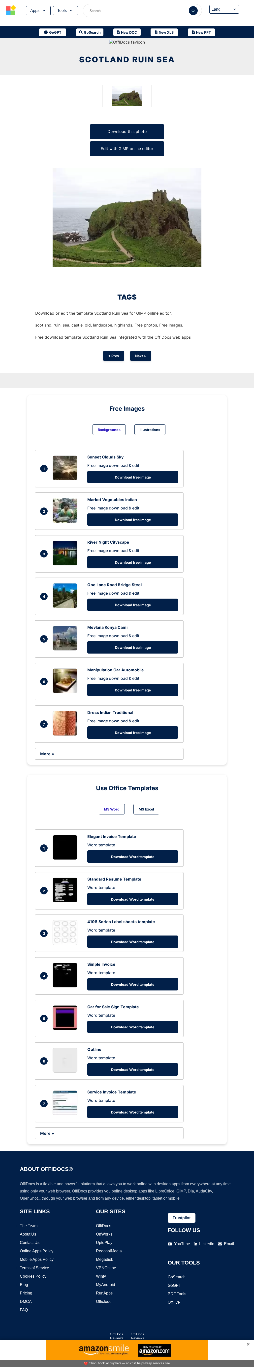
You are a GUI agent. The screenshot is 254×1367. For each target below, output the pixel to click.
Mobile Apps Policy (37, 1259)
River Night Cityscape (108, 542)
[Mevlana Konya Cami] (66, 649)
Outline (94, 1049)
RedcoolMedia (109, 1251)
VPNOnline (106, 1268)
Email (229, 1244)
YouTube (182, 1244)
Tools (62, 10)
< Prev (113, 356)
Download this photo (127, 131)
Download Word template (132, 857)
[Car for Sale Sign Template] (66, 1028)
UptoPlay (104, 1242)
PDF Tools (177, 1294)
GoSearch (177, 1277)
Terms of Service (34, 1268)
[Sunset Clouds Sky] (66, 478)
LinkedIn (206, 1244)
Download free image (133, 477)
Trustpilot (181, 1218)
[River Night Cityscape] (66, 563)
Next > (140, 356)
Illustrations (150, 430)
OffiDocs (103, 1226)
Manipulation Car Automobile (115, 669)
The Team (28, 1226)
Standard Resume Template (114, 879)
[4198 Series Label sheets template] (66, 943)
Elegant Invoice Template (111, 836)
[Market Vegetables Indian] (66, 521)
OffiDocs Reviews (116, 1336)
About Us (28, 1234)
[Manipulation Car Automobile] (66, 691)
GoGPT (174, 1285)
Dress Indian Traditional (110, 712)
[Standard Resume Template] (66, 900)
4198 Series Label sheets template (121, 921)
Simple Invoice (101, 964)
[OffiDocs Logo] (11, 10)
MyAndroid (105, 1285)
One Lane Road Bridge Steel (114, 584)
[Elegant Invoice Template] (66, 858)
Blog (24, 1285)
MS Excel (146, 809)
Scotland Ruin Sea (127, 59)
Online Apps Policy (36, 1251)
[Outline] (66, 1071)
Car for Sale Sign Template (113, 1006)
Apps (34, 10)
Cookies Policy (33, 1276)
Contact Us (29, 1242)
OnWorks (104, 1234)
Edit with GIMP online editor (127, 148)
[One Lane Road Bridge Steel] (66, 606)
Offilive (174, 1302)
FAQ (24, 1310)
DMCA (26, 1301)
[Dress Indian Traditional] (66, 734)
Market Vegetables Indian (112, 499)
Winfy (101, 1276)
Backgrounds (109, 430)
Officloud (104, 1301)
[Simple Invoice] (66, 986)
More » (47, 753)
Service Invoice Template (111, 1091)
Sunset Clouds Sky (105, 457)
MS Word (112, 809)
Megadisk (104, 1259)
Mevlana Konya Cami (107, 627)
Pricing (26, 1293)
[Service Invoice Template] (66, 1113)
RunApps (104, 1293)
